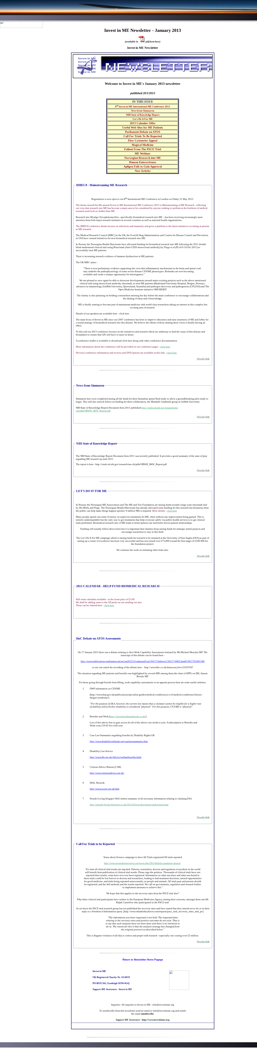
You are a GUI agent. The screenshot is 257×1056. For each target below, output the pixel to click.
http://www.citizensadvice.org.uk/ (107, 773)
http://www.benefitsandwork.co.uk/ (128, 716)
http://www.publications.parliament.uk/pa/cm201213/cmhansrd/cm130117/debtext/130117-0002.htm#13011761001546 (143, 661)
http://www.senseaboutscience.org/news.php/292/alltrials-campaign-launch (142, 863)
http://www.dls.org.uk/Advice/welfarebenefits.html (115, 757)
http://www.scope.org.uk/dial (104, 788)
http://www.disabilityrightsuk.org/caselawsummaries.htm (119, 741)
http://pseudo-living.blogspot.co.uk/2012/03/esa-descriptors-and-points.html (129, 804)
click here (165, 346)
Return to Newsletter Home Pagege (142, 959)
